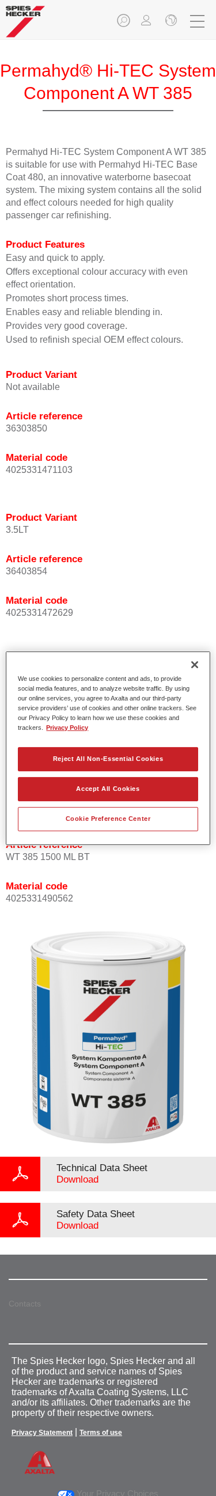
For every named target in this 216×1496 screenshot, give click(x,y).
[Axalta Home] (25, 26)
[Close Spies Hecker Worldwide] (170, 21)
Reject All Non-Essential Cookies (108, 758)
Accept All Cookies (107, 788)
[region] (107, 747)
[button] (124, 24)
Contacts (25, 1303)
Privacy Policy (67, 727)
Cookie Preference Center (108, 818)
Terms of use (100, 1433)
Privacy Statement (42, 1433)
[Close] (194, 664)
